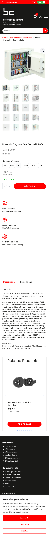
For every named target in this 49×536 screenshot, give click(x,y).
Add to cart (30, 186)
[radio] (5, 165)
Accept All (24, 518)
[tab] (9, 282)
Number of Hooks (10, 161)
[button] (42, 50)
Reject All (25, 531)
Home (4, 38)
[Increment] (9, 186)
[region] (24, 515)
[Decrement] (4, 186)
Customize (24, 524)
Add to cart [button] (24, 424)
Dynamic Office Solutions (21, 38)
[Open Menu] (46, 16)
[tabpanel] (24, 319)
